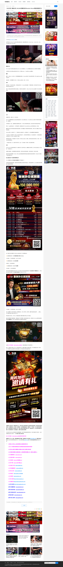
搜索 (56, 6)
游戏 (51, 108)
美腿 (52, 112)
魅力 (46, 117)
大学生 (52, 102)
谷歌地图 (19, 564)
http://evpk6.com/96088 (18, 345)
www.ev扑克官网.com (18, 460)
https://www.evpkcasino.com (19, 481)
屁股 (52, 105)
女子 (49, 103)
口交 (46, 102)
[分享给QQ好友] (39, 10)
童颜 (51, 109)
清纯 (49, 108)
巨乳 (55, 105)
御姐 (46, 106)
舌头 (55, 112)
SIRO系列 (49, 100)
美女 (46, 112)
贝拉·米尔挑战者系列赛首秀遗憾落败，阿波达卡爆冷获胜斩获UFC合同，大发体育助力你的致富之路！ (36, 556)
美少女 (49, 112)
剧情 (55, 100)
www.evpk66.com (18, 465)
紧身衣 (49, 111)
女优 (46, 103)
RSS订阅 (15, 562)
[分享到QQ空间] (41, 10)
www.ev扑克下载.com (18, 462)
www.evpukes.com (17, 476)
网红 (52, 111)
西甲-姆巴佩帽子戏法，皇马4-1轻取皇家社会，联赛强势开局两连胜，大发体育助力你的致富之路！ (11, 556)
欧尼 (54, 106)
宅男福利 (24, 1)
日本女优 (20, 1)
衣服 (49, 114)
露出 (54, 114)
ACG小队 (33, 1)
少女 (49, 105)
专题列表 (11, 562)
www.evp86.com (12, 39)
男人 (49, 109)
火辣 (54, 108)
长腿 (51, 114)
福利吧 (9, 10)
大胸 (55, 102)
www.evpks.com (18, 454)
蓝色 (46, 114)
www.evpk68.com (18, 470)
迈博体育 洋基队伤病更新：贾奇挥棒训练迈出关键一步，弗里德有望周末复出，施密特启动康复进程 (36, 544)
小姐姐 (47, 105)
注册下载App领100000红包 (20, 562)
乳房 (52, 100)
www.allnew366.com (20, 489)
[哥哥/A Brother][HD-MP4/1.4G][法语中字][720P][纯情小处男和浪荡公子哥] (51, 74)
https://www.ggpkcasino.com (20, 484)
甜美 (46, 109)
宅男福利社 (7, 1)
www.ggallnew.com (19, 497)
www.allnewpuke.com (21, 492)
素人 (46, 111)
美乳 (55, 111)
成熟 (51, 106)
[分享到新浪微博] (36, 10)
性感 (49, 106)
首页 (12, 1)
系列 (54, 109)
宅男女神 (15, 1)
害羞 (54, 103)
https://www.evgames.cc (19, 478)
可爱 (49, 102)
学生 (51, 103)
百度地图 (16, 564)
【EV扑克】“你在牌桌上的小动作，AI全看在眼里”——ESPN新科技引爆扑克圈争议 (51, 68)
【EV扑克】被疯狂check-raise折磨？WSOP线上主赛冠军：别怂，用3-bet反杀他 (12, 544)
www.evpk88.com (19, 468)
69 (46, 100)
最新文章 (8, 562)
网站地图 (14, 564)
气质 (46, 108)
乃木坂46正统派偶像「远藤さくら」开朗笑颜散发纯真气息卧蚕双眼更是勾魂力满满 (51, 71)
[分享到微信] (38, 10)
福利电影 (28, 1)
